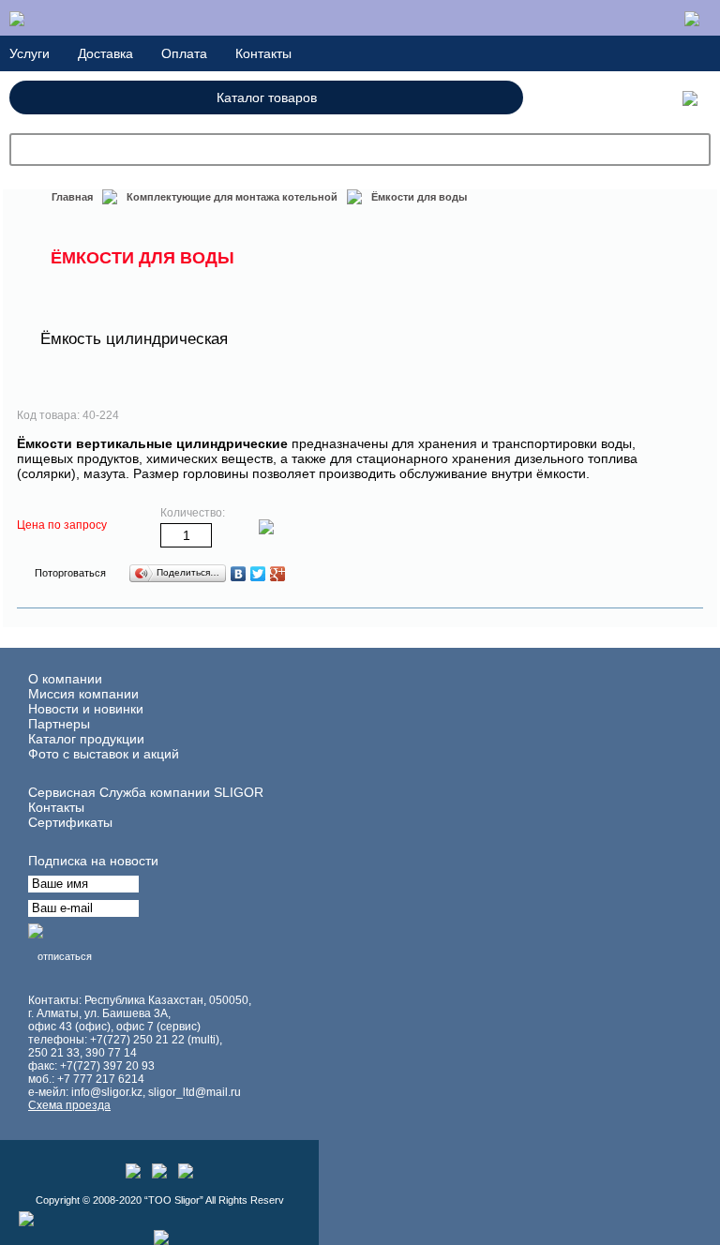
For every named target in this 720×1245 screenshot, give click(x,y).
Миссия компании (83, 693)
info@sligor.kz (106, 1092)
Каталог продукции (86, 738)
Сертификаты (70, 822)
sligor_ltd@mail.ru (194, 1092)
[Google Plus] (278, 574)
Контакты (263, 53)
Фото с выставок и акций (103, 753)
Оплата (184, 53)
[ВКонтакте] (238, 574)
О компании (65, 678)
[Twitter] (258, 574)
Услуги (29, 53)
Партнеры (59, 723)
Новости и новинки (85, 708)
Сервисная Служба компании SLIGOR (145, 792)
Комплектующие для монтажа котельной (232, 196)
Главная (72, 196)
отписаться (65, 956)
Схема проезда (69, 1105)
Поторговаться (70, 572)
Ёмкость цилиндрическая (134, 339)
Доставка (105, 53)
